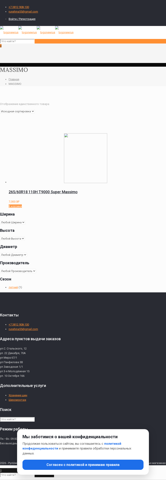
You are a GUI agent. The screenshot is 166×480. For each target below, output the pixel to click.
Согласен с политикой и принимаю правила (83, 465)
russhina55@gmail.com (23, 11)
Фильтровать (64, 153)
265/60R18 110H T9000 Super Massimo (43, 192)
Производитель (74, 131)
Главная (14, 79)
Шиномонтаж (17, 399)
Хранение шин (18, 395)
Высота (69, 126)
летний (18, 143)
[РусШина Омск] (36, 32)
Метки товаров (10, 122)
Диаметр (6, 131)
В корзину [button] (15, 206)
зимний (18, 138)
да (70, 145)
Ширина (5, 126)
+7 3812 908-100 (19, 7)
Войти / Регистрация (22, 19)
